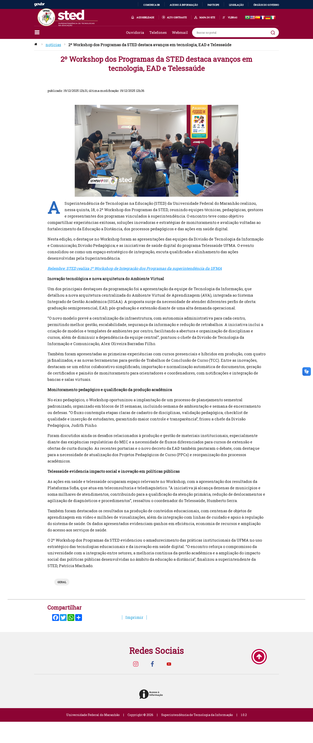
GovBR (39, 4)
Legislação (236, 4)
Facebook (152, 663)
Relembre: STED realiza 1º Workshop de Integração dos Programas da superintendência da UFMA (134, 268)
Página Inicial (36, 44)
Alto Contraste (177, 17)
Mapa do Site (207, 17)
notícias (53, 44)
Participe (213, 4)
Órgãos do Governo (266, 4)
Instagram (135, 663)
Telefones (158, 32)
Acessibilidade (145, 17)
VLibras (232, 17)
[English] (252, 18)
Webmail (180, 32)
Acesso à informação (184, 4)
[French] (262, 18)
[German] (267, 18)
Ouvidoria (135, 32)
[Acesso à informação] (151, 694)
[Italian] (273, 18)
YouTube (168, 663)
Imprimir (134, 617)
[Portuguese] (247, 18)
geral (61, 582)
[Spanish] (257, 18)
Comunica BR (151, 4)
